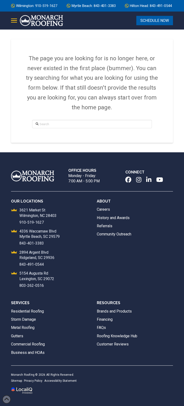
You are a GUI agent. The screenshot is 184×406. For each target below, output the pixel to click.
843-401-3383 (31, 243)
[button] (14, 20)
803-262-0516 (31, 285)
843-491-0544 (31, 264)
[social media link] (128, 179)
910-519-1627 (31, 222)
